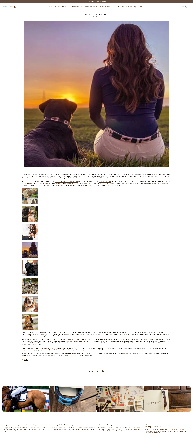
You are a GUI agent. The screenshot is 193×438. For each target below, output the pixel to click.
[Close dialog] (124, 200)
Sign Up (82, 228)
